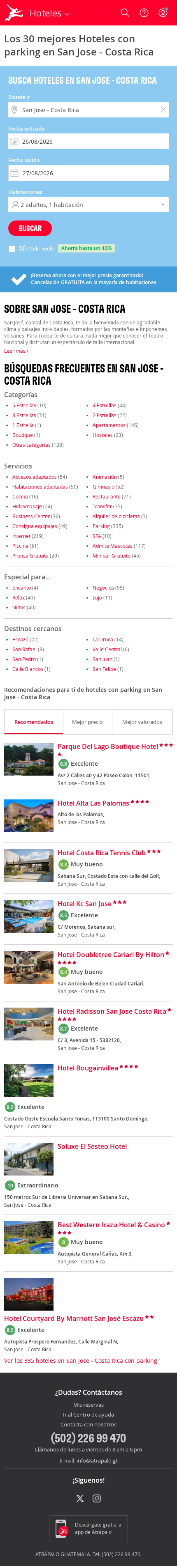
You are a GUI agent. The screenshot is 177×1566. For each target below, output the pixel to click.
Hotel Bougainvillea (88, 1068)
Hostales (103, 435)
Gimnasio (103, 486)
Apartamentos (109, 425)
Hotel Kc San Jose (85, 904)
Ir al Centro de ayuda (88, 1415)
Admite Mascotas (113, 545)
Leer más (15, 350)
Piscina (20, 545)
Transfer (102, 506)
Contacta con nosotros (88, 1424)
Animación (105, 476)
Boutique (22, 435)
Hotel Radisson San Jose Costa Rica (112, 1012)
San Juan (102, 659)
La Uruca (103, 639)
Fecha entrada (26, 128)
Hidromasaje (27, 506)
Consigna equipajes (34, 526)
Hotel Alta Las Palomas (93, 803)
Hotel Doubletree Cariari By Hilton (111, 955)
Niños (19, 607)
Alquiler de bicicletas (116, 516)
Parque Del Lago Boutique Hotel (108, 747)
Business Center (31, 516)
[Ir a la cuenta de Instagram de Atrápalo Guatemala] (97, 1499)
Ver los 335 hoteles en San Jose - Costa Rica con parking (81, 1360)
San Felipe (104, 669)
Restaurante (107, 496)
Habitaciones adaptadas (40, 486)
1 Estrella (23, 425)
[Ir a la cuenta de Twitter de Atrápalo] (80, 1499)
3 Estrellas (24, 415)
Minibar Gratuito (111, 555)
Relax (18, 597)
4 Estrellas (104, 405)
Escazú (20, 639)
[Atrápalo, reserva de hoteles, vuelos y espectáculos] (14, 12)
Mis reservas (88, 1405)
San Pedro (24, 659)
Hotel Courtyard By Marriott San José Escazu (74, 1319)
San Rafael (24, 649)
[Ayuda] (144, 13)
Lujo (97, 597)
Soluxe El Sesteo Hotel (92, 1147)
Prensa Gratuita (30, 555)
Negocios (103, 587)
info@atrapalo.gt (97, 1460)
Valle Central (107, 649)
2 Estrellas (104, 415)
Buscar (30, 228)
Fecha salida (24, 160)
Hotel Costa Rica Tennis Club (102, 853)
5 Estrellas (24, 405)
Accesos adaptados (34, 476)
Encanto (21, 587)
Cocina (20, 496)
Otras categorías (31, 444)
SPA (97, 536)
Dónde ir (19, 97)
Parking (101, 526)
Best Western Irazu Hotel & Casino (111, 1225)
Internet (21, 536)
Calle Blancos (27, 669)
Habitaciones (25, 192)
